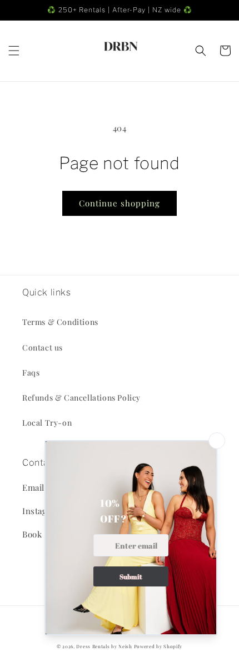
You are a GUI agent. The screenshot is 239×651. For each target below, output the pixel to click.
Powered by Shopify (158, 646)
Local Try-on (47, 422)
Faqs (30, 372)
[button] (14, 50)
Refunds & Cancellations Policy (81, 397)
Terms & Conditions (60, 322)
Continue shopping (119, 203)
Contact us (42, 347)
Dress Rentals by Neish (104, 646)
